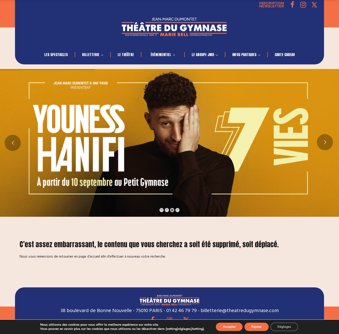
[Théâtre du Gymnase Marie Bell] (174, 32)
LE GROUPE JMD (203, 54)
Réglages (284, 327)
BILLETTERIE (90, 54)
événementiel (161, 54)
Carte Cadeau (285, 54)
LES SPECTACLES (56, 54)
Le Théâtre (126, 54)
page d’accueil (89, 256)
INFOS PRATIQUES (244, 54)
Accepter (229, 327)
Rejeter (256, 327)
